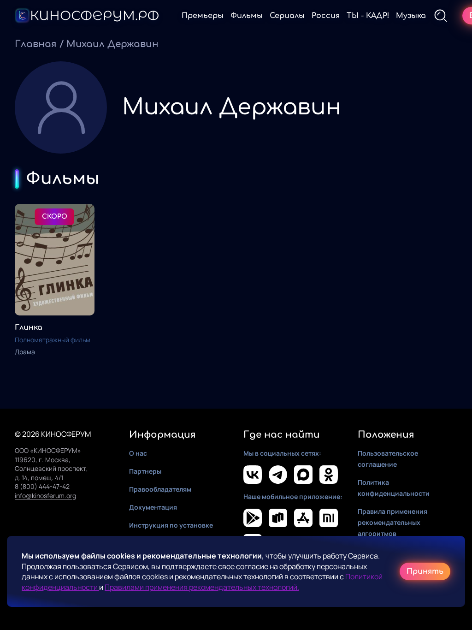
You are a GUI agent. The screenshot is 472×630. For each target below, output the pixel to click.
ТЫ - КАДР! (368, 16)
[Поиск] (440, 16)
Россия (326, 16)
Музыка (411, 16)
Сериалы (287, 16)
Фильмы (246, 16)
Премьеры (203, 16)
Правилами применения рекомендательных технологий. (202, 587)
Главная (36, 44)
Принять (425, 571)
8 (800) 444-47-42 (42, 486)
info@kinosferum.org (45, 495)
